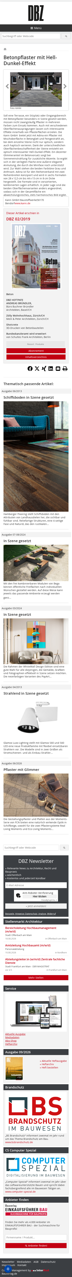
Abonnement (36, 350)
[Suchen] (66, 36)
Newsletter (8, 1261)
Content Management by (16, 1270)
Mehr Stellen (36, 977)
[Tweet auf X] (37, 370)
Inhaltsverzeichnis (36, 357)
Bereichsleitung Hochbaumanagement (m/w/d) (30, 929)
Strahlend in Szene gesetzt (26, 693)
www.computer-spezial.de (20, 1191)
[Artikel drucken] (65, 368)
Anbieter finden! (37, 1245)
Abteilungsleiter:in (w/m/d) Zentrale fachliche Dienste (35, 961)
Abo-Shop (11, 1040)
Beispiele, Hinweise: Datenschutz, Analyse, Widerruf (30, 913)
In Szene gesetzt (17, 540)
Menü (38, 28)
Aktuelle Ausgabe (15, 1034)
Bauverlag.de (9, 1273)
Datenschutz (48, 1261)
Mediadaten (12, 1037)
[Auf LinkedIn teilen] (51, 370)
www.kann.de (22, 203)
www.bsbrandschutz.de (19, 1142)
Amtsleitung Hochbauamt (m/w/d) (28, 945)
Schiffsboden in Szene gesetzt (28, 397)
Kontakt (21, 1265)
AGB (36, 1261)
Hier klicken (39, 896)
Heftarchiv (11, 1044)
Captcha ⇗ (49, 900)
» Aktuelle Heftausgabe (53, 1061)
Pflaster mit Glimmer (21, 769)
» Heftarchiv (47, 1064)
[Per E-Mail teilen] (58, 368)
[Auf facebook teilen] (30, 370)
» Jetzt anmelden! (36, 906)
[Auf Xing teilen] (44, 370)
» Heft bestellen (49, 1067)
